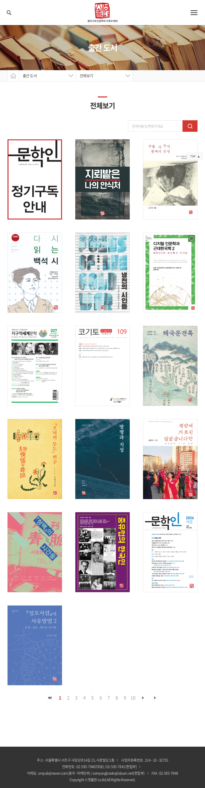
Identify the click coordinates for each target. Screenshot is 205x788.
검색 (190, 126)
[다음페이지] (143, 698)
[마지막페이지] (155, 698)
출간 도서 (30, 75)
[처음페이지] (50, 698)
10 (132, 698)
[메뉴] (194, 12)
